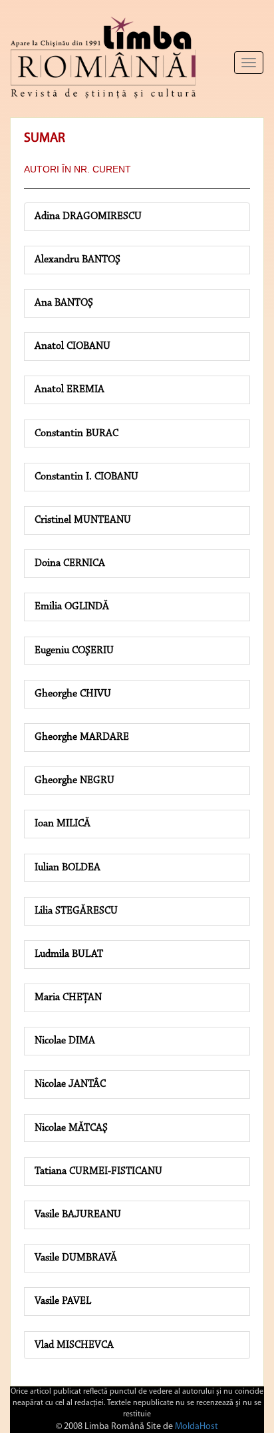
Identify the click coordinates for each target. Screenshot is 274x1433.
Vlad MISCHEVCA (74, 1345)
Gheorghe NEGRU (74, 780)
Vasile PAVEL (63, 1301)
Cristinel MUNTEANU (83, 520)
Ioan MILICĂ (62, 823)
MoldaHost (196, 1427)
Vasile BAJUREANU (78, 1214)
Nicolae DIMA (65, 1040)
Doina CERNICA (70, 563)
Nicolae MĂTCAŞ (71, 1128)
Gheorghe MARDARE (82, 737)
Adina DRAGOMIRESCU (88, 216)
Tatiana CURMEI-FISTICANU (98, 1171)
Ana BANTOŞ (64, 303)
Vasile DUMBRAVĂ (76, 1258)
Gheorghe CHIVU (73, 694)
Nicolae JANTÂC (70, 1084)
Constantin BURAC (76, 433)
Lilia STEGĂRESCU (76, 911)
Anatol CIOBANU (72, 346)
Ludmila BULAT (69, 954)
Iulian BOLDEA (67, 867)
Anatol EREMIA (69, 389)
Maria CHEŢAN (68, 997)
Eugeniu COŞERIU (74, 650)
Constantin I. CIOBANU (86, 476)
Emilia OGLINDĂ (72, 606)
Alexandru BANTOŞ (77, 259)
